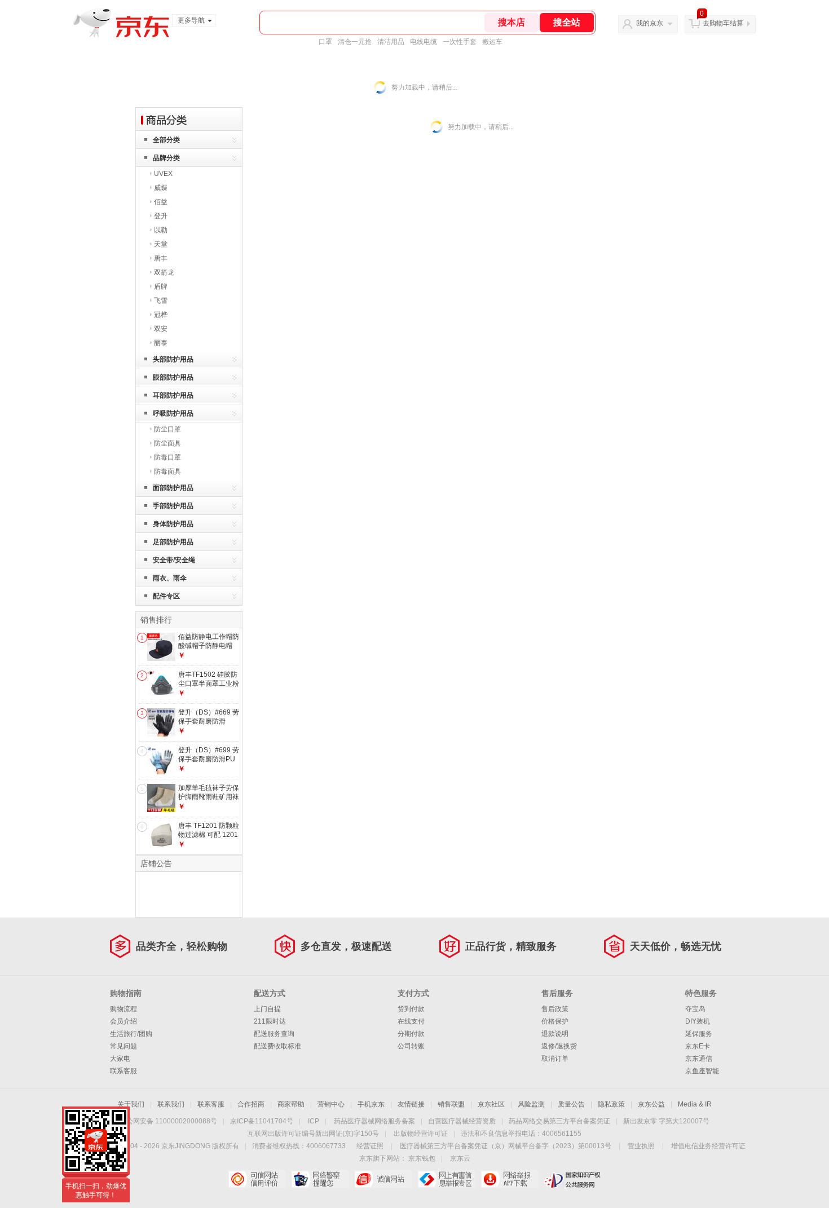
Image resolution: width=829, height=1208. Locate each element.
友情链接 (411, 1104)
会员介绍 (123, 1021)
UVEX (163, 174)
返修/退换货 (559, 1046)
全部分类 (166, 140)
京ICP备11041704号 (261, 1121)
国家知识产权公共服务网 (573, 1179)
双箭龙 (164, 272)
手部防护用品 (173, 506)
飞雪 (160, 301)
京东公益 (651, 1104)
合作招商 (250, 1104)
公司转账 (411, 1046)
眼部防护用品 (173, 377)
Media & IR (695, 1104)
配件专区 (166, 596)
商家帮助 (291, 1104)
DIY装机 (697, 1021)
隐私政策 (611, 1104)
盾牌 (160, 286)
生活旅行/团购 (131, 1034)
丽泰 (160, 343)
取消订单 (554, 1058)
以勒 (160, 230)
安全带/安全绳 (174, 560)
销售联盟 (451, 1104)
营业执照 (641, 1146)
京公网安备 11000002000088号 (168, 1121)
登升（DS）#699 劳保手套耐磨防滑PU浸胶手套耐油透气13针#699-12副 (208, 763)
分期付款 (411, 1034)
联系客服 (123, 1071)
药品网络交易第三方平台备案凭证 (559, 1121)
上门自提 (267, 1009)
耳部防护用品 (173, 395)
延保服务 (698, 1034)
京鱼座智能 (702, 1071)
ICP (313, 1121)
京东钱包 (421, 1158)
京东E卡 (697, 1046)
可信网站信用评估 (257, 1179)
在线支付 (411, 1021)
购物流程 (123, 1009)
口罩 (325, 42)
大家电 (120, 1058)
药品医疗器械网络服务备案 (374, 1121)
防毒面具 (167, 471)
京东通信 (698, 1058)
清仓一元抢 (355, 42)
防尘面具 (167, 443)
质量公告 (571, 1104)
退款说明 (554, 1034)
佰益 (160, 202)
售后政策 (554, 1009)
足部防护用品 (173, 542)
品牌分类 (166, 158)
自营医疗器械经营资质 (462, 1121)
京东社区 (491, 1104)
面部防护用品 (173, 488)
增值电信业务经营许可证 (708, 1146)
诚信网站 (383, 1179)
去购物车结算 (723, 23)
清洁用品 (390, 42)
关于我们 (130, 1104)
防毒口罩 (167, 457)
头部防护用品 (173, 359)
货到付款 (411, 1009)
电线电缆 (423, 42)
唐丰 (160, 258)
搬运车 (492, 42)
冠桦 (160, 315)
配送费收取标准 (277, 1046)
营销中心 (331, 1104)
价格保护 (554, 1021)
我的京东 (649, 23)
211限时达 (270, 1021)
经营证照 (369, 1146)
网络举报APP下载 (509, 1179)
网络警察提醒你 (320, 1179)
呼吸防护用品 (173, 413)
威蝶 (160, 188)
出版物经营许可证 (421, 1134)
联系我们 (170, 1104)
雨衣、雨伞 (170, 578)
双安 (160, 329)
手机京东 (371, 1104)
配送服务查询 (274, 1034)
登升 (160, 216)
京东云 (460, 1158)
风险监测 (531, 1104)
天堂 (160, 244)
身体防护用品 (173, 524)
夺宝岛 (695, 1009)
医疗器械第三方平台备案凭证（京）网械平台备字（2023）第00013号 (505, 1146)
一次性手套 (460, 42)
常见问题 (123, 1046)
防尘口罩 (167, 429)
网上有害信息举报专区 (446, 1179)
